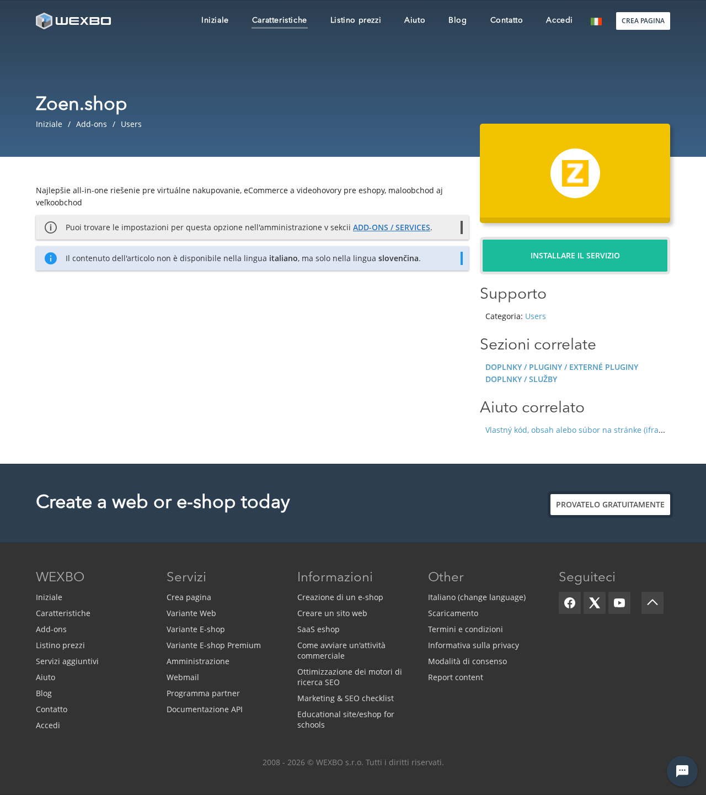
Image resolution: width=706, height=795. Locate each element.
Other (446, 578)
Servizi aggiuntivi (67, 661)
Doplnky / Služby (521, 379)
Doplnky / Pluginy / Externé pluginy (561, 367)
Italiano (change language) (477, 597)
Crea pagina (189, 597)
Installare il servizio (575, 255)
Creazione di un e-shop (340, 597)
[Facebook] (570, 603)
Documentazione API (205, 709)
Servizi (186, 578)
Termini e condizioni (465, 629)
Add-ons (51, 629)
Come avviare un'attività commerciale (341, 650)
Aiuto (45, 677)
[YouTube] (619, 603)
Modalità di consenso (467, 661)
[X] (595, 603)
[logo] (74, 21)
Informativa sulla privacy (473, 645)
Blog (44, 693)
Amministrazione (198, 661)
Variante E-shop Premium (214, 645)
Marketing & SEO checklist (345, 698)
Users (535, 316)
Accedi (48, 725)
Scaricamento (453, 613)
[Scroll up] (652, 603)
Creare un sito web (332, 613)
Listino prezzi (60, 645)
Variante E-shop (196, 629)
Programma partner (203, 693)
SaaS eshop (318, 629)
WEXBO (60, 578)
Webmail (183, 677)
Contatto (51, 709)
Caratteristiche (63, 613)
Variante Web (191, 613)
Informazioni (335, 578)
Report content (455, 677)
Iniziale (49, 597)
